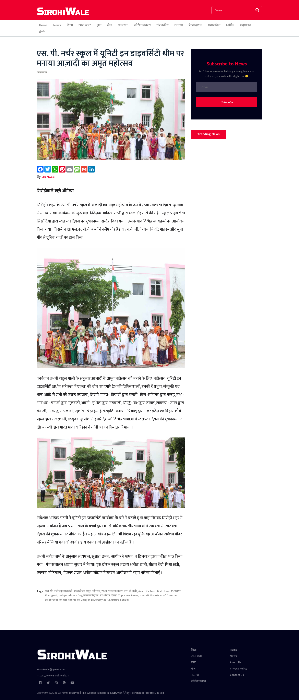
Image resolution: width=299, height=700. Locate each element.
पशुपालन (245, 25)
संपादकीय (162, 25)
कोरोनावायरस (142, 25)
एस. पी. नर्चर (130, 591)
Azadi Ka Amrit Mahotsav (154, 591)
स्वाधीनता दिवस (108, 595)
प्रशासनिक (214, 25)
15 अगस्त (176, 591)
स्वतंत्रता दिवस (90, 595)
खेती (42, 32)
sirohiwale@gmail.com (51, 669)
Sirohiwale (48, 177)
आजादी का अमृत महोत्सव (87, 591)
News (57, 25)
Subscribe (227, 102)
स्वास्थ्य (178, 25)
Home (43, 25)
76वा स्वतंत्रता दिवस (112, 591)
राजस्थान (123, 25)
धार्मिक (230, 25)
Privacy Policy (238, 668)
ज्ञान (99, 25)
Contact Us (237, 675)
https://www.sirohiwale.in (53, 675)
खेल (109, 25)
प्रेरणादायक (195, 25)
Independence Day (70, 595)
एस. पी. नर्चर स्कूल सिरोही (58, 591)
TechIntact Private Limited (147, 692)
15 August (51, 595)
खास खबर (85, 25)
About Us (235, 662)
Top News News (128, 595)
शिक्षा (70, 25)
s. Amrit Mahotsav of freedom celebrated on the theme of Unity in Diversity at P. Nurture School (111, 597)
